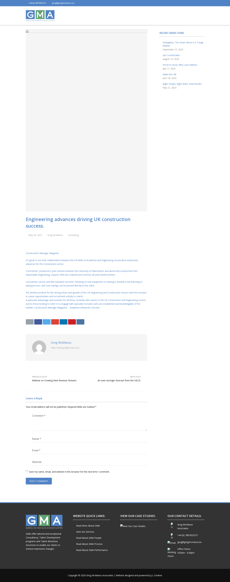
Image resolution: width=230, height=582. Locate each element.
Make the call (169, 74)
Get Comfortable (171, 55)
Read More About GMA (88, 525)
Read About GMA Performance (92, 550)
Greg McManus (55, 235)
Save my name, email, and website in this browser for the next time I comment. (69, 471)
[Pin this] (72, 322)
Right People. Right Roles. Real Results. (182, 83)
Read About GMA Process (89, 543)
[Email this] (30, 322)
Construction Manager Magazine (42, 253)
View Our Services (85, 531)
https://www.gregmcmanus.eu (65, 347)
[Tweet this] (47, 322)
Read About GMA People (88, 537)
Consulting (73, 235)
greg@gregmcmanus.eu (63, 3)
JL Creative (156, 575)
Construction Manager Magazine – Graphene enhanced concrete (67, 307)
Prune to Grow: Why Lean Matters (180, 64)
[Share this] (38, 322)
